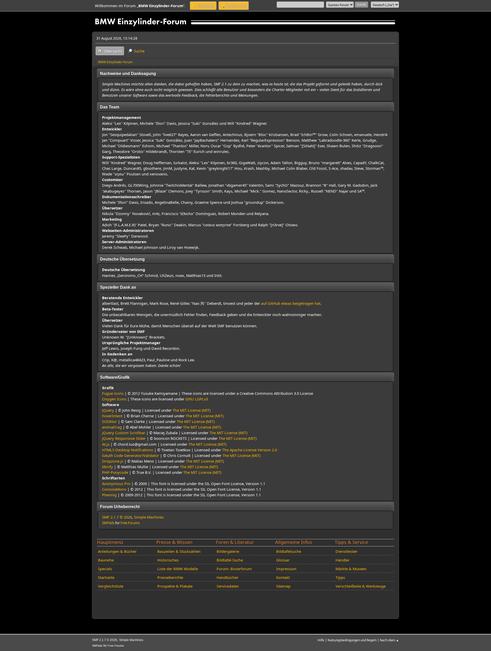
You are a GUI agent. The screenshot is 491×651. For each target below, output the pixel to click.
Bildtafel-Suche (230, 560)
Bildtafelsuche (288, 551)
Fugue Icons (113, 393)
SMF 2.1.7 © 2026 (117, 517)
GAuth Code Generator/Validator (130, 455)
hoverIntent (112, 415)
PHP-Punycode (115, 472)
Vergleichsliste (110, 586)
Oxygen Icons (114, 398)
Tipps (340, 577)
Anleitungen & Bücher (117, 551)
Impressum (286, 568)
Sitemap (283, 586)
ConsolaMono (114, 489)
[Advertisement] (188, 600)
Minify (107, 466)
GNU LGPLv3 (196, 398)
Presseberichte (170, 577)
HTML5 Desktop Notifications (127, 449)
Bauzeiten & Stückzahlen (178, 551)
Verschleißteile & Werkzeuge (361, 586)
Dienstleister (347, 551)
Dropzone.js (112, 461)
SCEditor (109, 421)
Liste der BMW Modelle (177, 568)
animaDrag (112, 427)
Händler (343, 560)
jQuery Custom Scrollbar (123, 432)
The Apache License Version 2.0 (249, 449)
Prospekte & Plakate (175, 586)
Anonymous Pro (116, 483)
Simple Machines (149, 517)
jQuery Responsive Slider (124, 438)
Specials (105, 568)
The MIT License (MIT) (191, 410)
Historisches (168, 560)
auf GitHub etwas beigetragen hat (290, 303)
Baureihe (106, 560)
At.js (105, 444)
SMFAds (108, 523)
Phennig (109, 494)
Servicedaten (228, 586)
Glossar (282, 560)
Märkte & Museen (351, 568)
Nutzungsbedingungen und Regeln (352, 640)
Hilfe (321, 640)
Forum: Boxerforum (234, 568)
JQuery (108, 410)
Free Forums (130, 523)
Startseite (106, 577)
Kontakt (283, 577)
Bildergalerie (228, 551)
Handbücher (227, 577)
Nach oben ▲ (389, 640)
